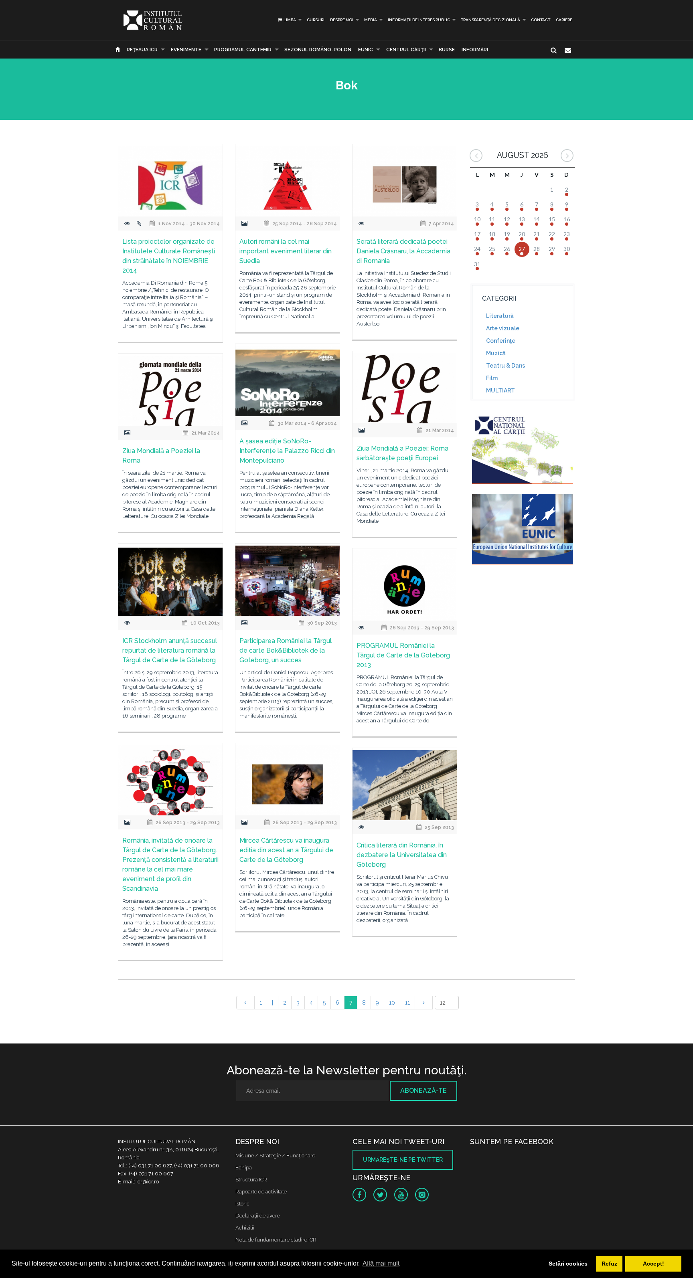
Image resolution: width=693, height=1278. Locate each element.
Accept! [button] (653, 1263)
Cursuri (315, 20)
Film (492, 378)
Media (370, 20)
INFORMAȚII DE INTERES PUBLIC (419, 20)
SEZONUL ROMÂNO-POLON (317, 50)
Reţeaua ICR (142, 50)
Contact (540, 20)
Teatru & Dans (505, 365)
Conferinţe (500, 341)
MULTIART (500, 390)
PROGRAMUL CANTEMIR (243, 50)
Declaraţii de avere (257, 1216)
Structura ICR (251, 1180)
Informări (475, 50)
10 (392, 1002)
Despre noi (341, 20)
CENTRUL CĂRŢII (406, 50)
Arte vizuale (502, 328)
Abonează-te (423, 1090)
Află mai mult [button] (381, 1263)
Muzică (496, 353)
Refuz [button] (609, 1263)
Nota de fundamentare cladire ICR (275, 1240)
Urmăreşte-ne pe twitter (403, 1160)
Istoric (242, 1204)
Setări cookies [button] (568, 1263)
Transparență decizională (490, 20)
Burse (447, 50)
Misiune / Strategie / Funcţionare (275, 1156)
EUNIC (365, 50)
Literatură (500, 316)
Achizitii (244, 1228)
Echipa (243, 1168)
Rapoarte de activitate (261, 1192)
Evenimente (186, 50)
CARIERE (564, 20)
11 (407, 1002)
